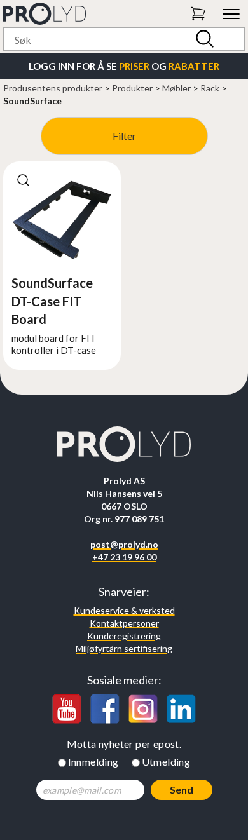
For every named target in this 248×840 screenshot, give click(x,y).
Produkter (132, 88)
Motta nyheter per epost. (124, 744)
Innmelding (93, 761)
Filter (124, 136)
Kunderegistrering (124, 635)
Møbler (176, 88)
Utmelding (166, 761)
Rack (209, 88)
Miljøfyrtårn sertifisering (124, 648)
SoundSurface (32, 100)
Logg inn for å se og (124, 66)
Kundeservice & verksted (124, 610)
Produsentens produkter (52, 88)
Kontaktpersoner (124, 623)
